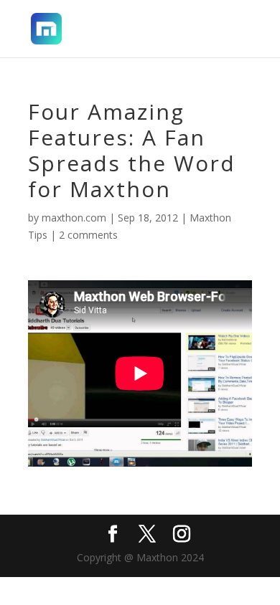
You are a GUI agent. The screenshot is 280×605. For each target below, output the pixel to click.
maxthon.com (74, 217)
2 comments (88, 235)
